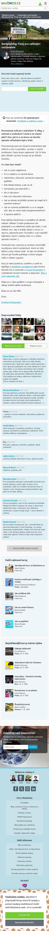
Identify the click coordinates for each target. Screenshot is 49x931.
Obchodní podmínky (24, 865)
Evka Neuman (17, 51)
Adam (36, 783)
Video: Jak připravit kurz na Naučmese (24, 849)
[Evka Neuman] (6, 55)
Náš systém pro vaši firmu (24, 825)
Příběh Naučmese (24, 817)
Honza (28, 783)
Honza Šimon (8, 356)
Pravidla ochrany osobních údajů (24, 873)
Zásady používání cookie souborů (24, 869)
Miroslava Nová (9, 479)
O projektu (24, 803)
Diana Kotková (9, 467)
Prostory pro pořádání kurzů (24, 829)
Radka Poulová (9, 522)
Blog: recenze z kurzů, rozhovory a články (24, 808)
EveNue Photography (11, 302)
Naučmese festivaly (24, 821)
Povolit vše (24, 915)
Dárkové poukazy (24, 857)
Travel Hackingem (34, 270)
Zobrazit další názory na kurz (25, 548)
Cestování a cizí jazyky (27, 15)
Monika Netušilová (11, 390)
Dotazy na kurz (36, 346)
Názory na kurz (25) (13, 346)
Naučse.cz (10, 3)
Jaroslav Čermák (10, 500)
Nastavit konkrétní (24, 922)
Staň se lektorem (24, 845)
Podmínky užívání (24, 861)
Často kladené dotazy (24, 853)
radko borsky (8, 456)
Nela (13, 783)
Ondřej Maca (8, 425)
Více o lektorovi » (17, 64)
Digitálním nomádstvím (22, 267)
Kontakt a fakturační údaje (24, 833)
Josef (21, 783)
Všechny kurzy (8, 15)
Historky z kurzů (24, 813)
